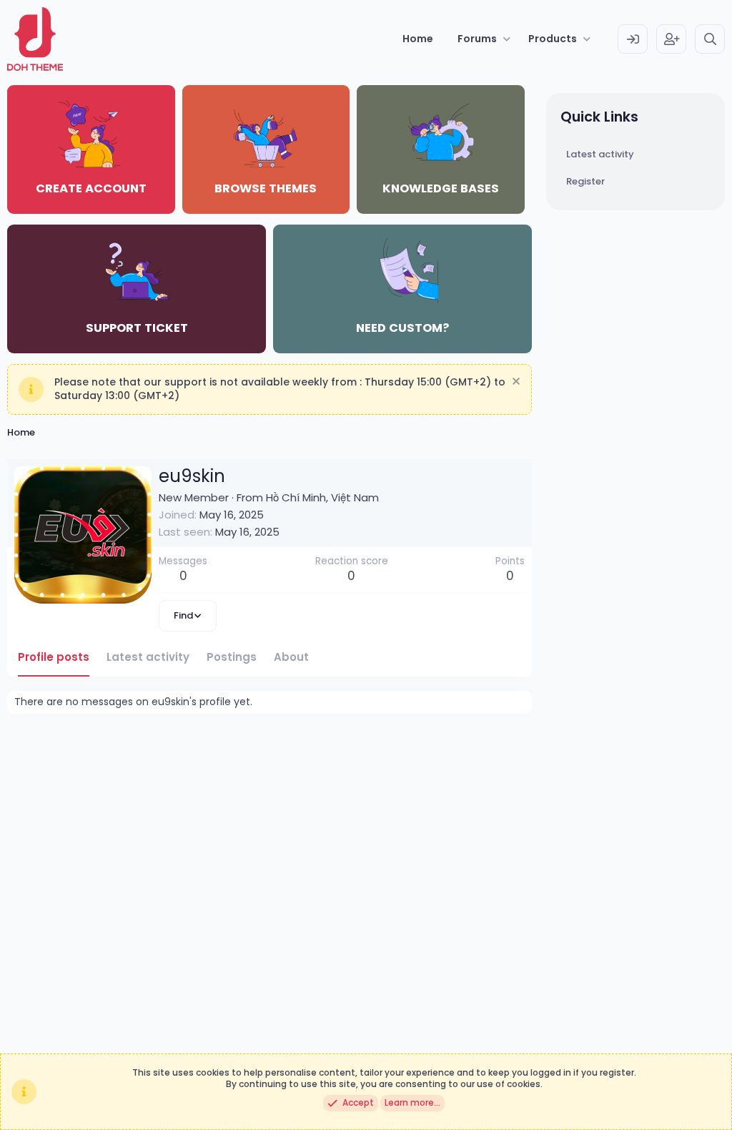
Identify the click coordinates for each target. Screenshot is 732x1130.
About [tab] (291, 656)
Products (552, 38)
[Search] (710, 39)
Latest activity (600, 154)
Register (585, 181)
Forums (477, 38)
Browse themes (265, 188)
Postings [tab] (232, 656)
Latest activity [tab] (148, 656)
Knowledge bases (440, 188)
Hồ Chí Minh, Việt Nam (322, 497)
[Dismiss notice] (514, 382)
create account (91, 188)
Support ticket (137, 328)
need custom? (402, 328)
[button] (507, 39)
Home (417, 38)
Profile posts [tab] (53, 656)
